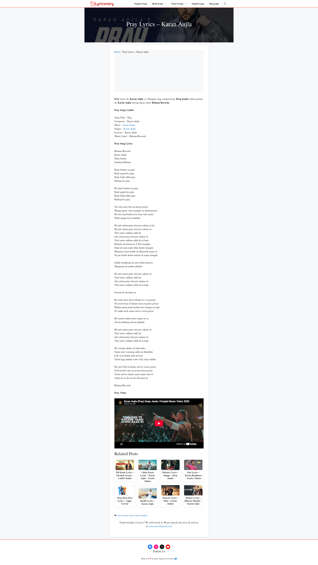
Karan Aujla (129, 128)
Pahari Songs (177, 3)
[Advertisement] (159, 74)
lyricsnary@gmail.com (160, 526)
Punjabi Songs (140, 3)
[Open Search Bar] (225, 3)
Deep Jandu (129, 125)
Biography (214, 3)
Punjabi (144, 515)
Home (117, 51)
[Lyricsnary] (101, 3)
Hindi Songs (157, 3)
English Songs (198, 3)
